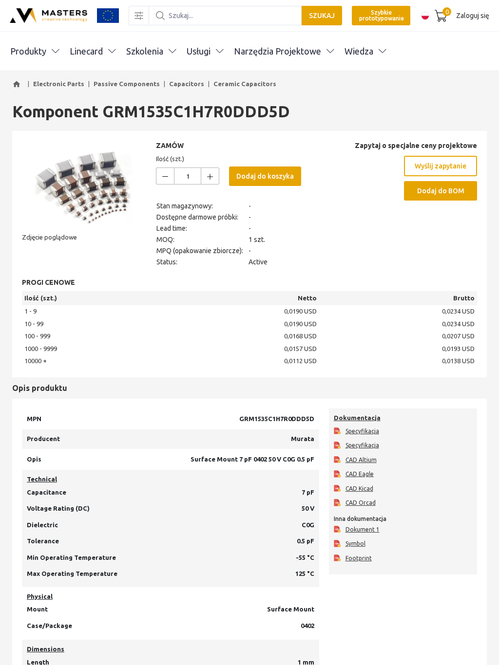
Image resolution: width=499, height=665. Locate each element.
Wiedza (359, 51)
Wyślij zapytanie (440, 166)
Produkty (28, 51)
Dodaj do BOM (440, 191)
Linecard (86, 51)
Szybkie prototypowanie (381, 15)
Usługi (199, 51)
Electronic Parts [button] (58, 83)
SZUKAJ (322, 15)
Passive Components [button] (127, 83)
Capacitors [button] (186, 83)
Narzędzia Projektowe (277, 51)
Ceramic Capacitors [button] (244, 83)
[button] (18, 84)
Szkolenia (144, 51)
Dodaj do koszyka (265, 176)
